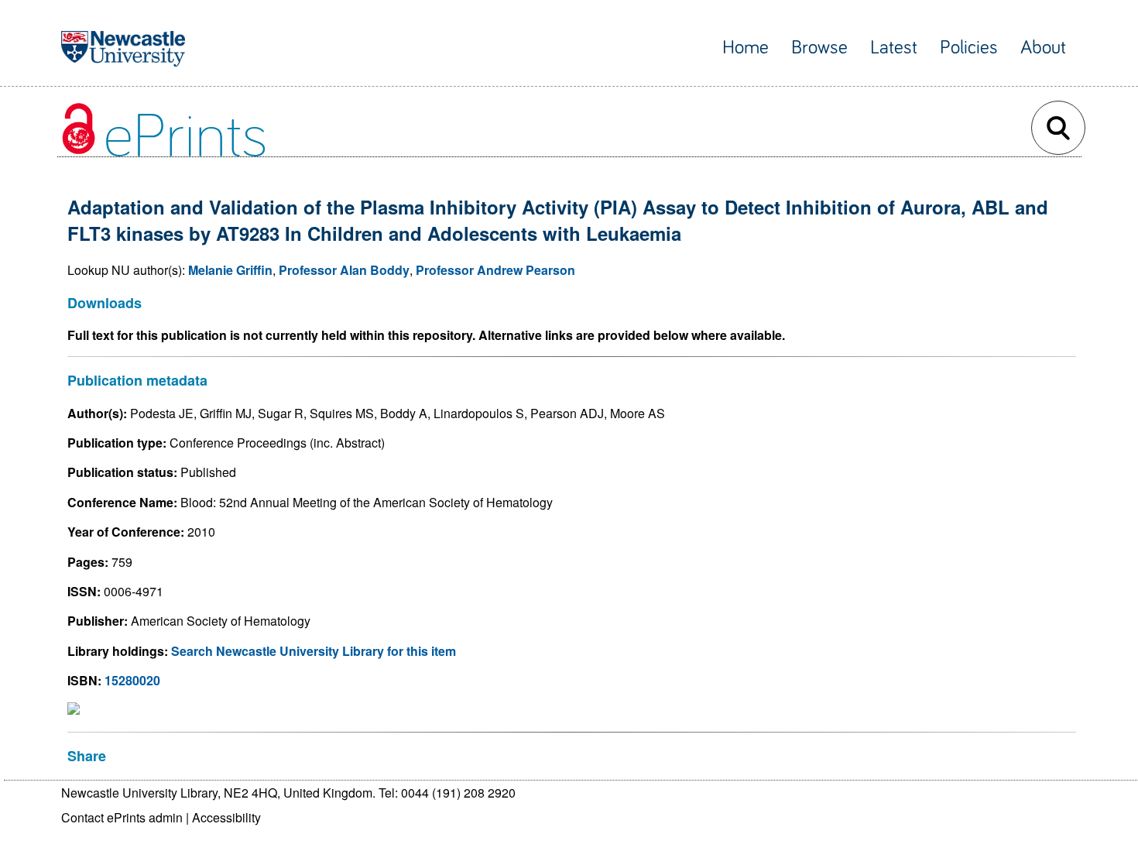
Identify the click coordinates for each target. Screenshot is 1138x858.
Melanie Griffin (230, 270)
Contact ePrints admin (122, 817)
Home (745, 47)
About (1043, 47)
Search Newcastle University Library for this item (313, 651)
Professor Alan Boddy (344, 270)
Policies (969, 47)
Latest (893, 47)
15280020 (132, 680)
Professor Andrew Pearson (495, 270)
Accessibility (226, 817)
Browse (819, 47)
